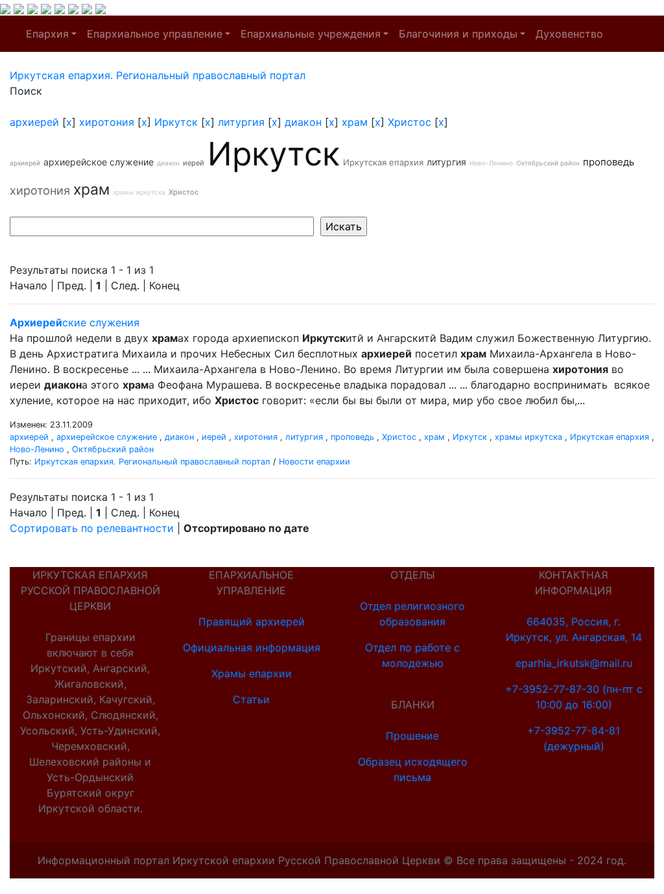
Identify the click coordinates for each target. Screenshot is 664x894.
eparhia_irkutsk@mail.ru (574, 663)
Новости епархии (314, 461)
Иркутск (176, 121)
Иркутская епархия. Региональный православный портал (152, 461)
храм (355, 121)
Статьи (251, 699)
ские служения (74, 322)
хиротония (106, 121)
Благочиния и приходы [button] (458, 33)
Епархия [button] (47, 33)
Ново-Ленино (491, 163)
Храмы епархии (251, 673)
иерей (193, 162)
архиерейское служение (98, 161)
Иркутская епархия (383, 162)
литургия (241, 121)
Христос (409, 121)
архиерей (34, 121)
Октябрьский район (548, 163)
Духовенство (569, 33)
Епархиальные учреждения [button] (311, 33)
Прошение (412, 735)
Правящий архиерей (251, 621)
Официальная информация (251, 647)
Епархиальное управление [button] (154, 33)
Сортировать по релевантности (92, 528)
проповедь (608, 162)
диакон (303, 121)
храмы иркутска (139, 192)
